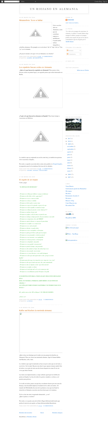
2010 (69, 141)
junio (69, 157)
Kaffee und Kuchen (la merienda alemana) (35, 310)
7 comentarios (48, 299)
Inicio (42, 413)
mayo (69, 160)
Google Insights (57, 164)
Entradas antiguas (57, 413)
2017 (69, 138)
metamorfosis (38, 58)
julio (68, 154)
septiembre (70, 149)
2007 (69, 177)
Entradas (70, 50)
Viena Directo (70, 186)
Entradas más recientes (25, 413)
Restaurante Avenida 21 (72, 196)
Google (35, 170)
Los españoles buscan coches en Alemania (35, 67)
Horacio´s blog (70, 201)
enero (69, 171)
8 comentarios (47, 56)
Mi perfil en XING (71, 218)
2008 (69, 174)
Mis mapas (69, 191)
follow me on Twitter (83, 70)
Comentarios (72, 54)
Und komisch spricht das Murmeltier (76, 189)
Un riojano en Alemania (54, 9)
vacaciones (43, 170)
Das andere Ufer (70, 205)
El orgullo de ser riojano (28, 179)
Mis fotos (68, 193)
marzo (69, 165)
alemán (29, 58)
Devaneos (68, 198)
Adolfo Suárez (70, 41)
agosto (69, 152)
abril (68, 163)
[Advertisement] (75, 83)
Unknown (71, 19)
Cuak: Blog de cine (71, 203)
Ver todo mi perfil (72, 23)
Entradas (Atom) (31, 417)
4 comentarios (47, 168)
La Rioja (30, 301)
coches (29, 170)
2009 (69, 144)
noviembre (70, 146)
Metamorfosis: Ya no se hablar (31, 20)
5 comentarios (48, 405)
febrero (69, 168)
